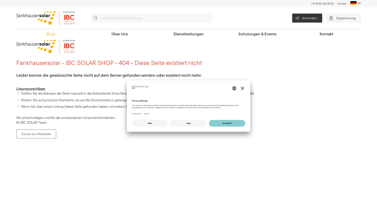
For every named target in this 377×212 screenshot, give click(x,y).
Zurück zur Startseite (36, 134)
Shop (50, 33)
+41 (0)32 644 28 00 (322, 3)
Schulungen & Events (257, 33)
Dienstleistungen (189, 33)
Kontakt (342, 3)
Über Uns (120, 33)
